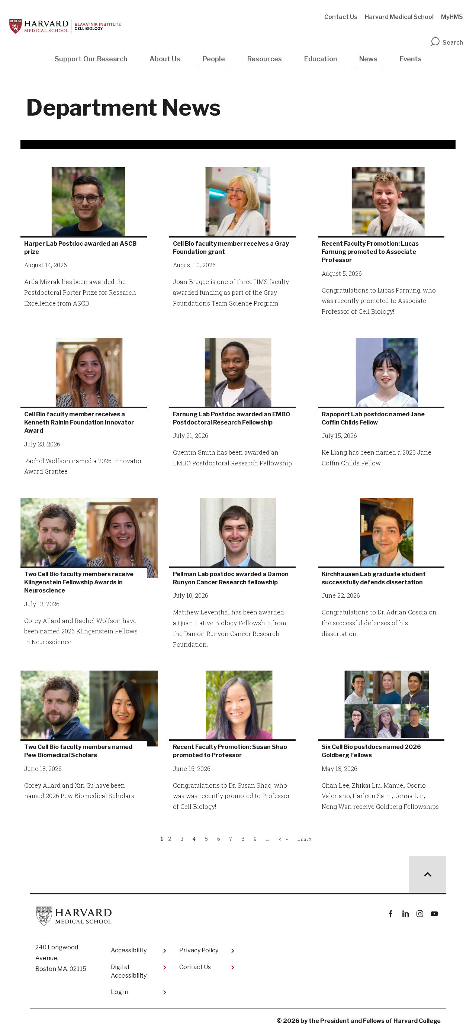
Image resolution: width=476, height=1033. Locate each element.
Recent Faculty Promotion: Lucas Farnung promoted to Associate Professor (370, 252)
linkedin (405, 913)
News (368, 59)
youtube (434, 913)
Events (411, 59)
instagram (419, 913)
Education (320, 59)
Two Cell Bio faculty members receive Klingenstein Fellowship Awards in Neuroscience (79, 582)
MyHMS (452, 16)
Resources (264, 59)
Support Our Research (91, 59)
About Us (164, 59)
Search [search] (453, 42)
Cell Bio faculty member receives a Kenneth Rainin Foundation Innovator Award (79, 423)
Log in (119, 991)
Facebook (390, 913)
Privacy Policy (198, 950)
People (214, 59)
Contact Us (340, 16)
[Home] (65, 26)
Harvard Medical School (399, 16)
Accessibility (129, 950)
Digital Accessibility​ (129, 971)
